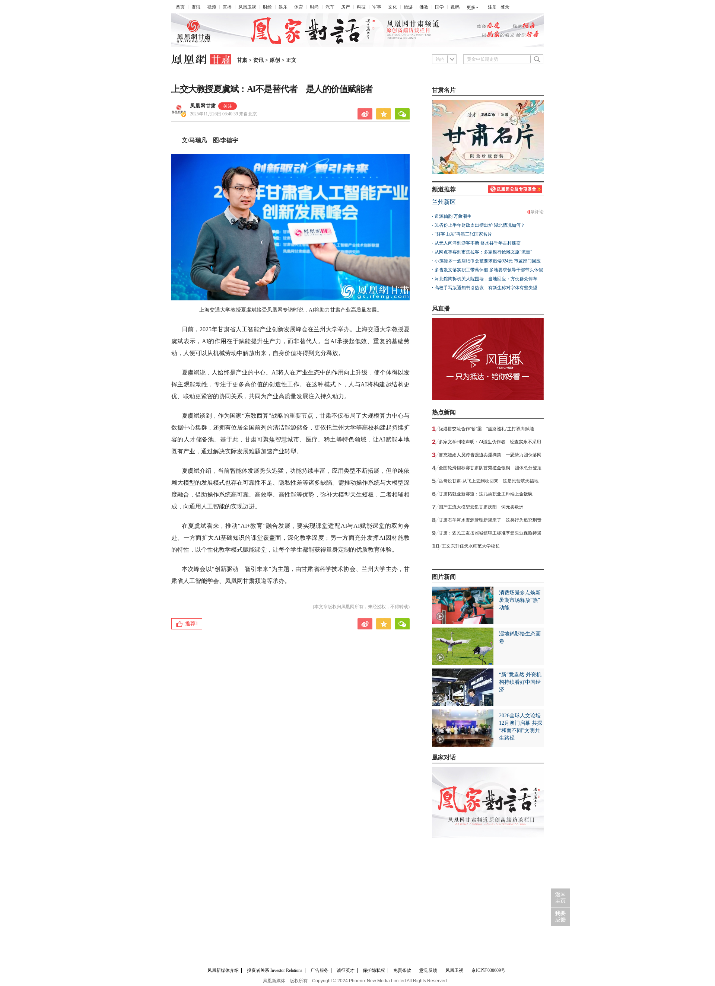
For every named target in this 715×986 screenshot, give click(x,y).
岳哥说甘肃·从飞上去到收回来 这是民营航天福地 (488, 481)
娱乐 (283, 7)
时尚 (314, 7)
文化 (392, 7)
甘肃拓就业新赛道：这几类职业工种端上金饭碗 (486, 494)
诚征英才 (346, 970)
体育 (298, 7)
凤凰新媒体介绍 (223, 970)
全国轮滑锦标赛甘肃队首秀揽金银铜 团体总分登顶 (490, 467)
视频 (211, 7)
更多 (471, 7)
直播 (227, 7)
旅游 (408, 7)
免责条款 (402, 970)
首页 (180, 7)
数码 (455, 7)
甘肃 (242, 60)
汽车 (329, 7)
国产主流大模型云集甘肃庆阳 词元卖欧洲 (481, 507)
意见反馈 (428, 970)
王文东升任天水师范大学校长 (471, 546)
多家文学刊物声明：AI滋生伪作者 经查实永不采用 (490, 441)
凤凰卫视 (247, 7)
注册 (492, 7)
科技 (361, 7)
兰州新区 (444, 202)
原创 (275, 60)
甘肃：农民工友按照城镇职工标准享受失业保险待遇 (490, 533)
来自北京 (223, 114)
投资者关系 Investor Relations (274, 970)
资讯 (195, 7)
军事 (376, 7)
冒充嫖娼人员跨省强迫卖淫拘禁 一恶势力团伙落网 (490, 454)
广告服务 (319, 970)
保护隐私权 (374, 970)
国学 (439, 7)
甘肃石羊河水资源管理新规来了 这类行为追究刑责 (490, 520)
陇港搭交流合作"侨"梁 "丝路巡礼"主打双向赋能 (486, 428)
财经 (267, 7)
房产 (345, 7)
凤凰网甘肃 (203, 106)
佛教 (423, 7)
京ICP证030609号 (488, 970)
